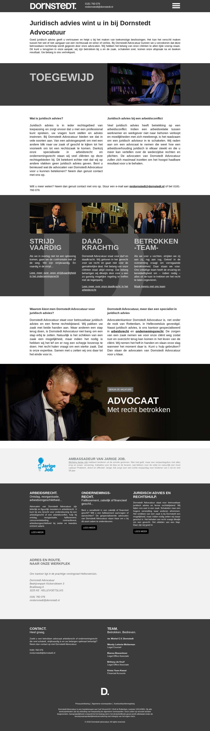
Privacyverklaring (82, 704)
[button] (174, 5)
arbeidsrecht (120, 331)
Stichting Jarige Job (78, 462)
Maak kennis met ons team (149, 286)
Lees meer (37, 532)
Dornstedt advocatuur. (100, 722)
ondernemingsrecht (149, 331)
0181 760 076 (92, 3)
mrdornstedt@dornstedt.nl (99, 7)
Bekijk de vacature (120, 389)
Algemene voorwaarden (102, 704)
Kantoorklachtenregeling (124, 704)
